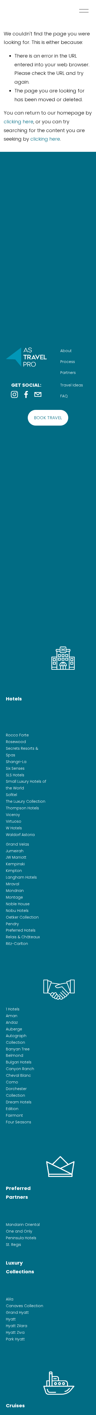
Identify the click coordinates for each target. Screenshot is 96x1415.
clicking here (18, 121)
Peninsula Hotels (21, 1238)
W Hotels (14, 828)
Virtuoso (13, 821)
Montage (14, 897)
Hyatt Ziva (15, 1332)
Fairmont (14, 1115)
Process (67, 361)
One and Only (19, 1231)
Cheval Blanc (18, 1075)
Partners (68, 372)
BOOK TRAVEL (48, 418)
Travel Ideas (71, 385)
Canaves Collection (24, 1305)
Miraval (12, 884)
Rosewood (16, 741)
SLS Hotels (15, 775)
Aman (11, 1015)
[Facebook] (26, 394)
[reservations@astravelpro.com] (38, 394)
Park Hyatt (15, 1339)
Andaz (12, 1022)
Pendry (12, 924)
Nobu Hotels (17, 910)
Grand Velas (17, 844)
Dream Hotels (18, 1102)
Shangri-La (16, 761)
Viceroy (13, 814)
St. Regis (13, 1244)
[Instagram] (14, 394)
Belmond (14, 1055)
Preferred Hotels (20, 930)
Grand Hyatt (17, 1312)
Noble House (18, 904)
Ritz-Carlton (17, 943)
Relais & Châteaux (23, 937)
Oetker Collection (22, 917)
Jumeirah (14, 851)
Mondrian (15, 890)
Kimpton (14, 870)
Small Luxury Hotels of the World (26, 785)
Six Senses (15, 768)
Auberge (14, 1029)
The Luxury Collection (25, 801)
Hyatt (11, 1319)
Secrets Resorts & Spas (22, 752)
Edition (12, 1108)
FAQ (64, 396)
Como (12, 1082)
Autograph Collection (16, 1039)
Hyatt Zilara (16, 1325)
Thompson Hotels (22, 808)
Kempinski (15, 864)
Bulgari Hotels (18, 1062)
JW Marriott (16, 857)
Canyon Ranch (20, 1068)
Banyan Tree (18, 1049)
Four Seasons (18, 1122)
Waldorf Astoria (20, 834)
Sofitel (11, 794)
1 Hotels (12, 1009)
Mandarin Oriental (23, 1224)
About (66, 350)
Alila (9, 1299)
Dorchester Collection (16, 1092)
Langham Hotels (21, 877)
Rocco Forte (17, 735)
